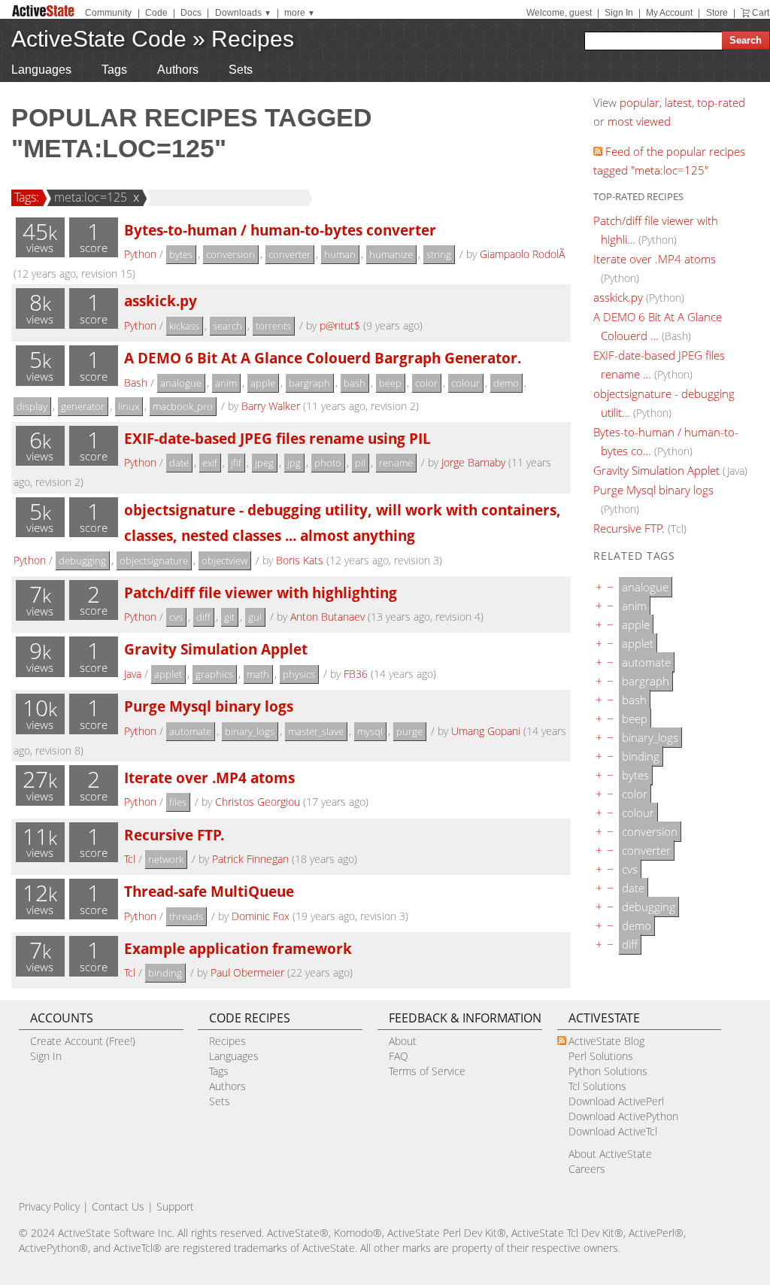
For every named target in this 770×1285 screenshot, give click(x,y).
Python (140, 254)
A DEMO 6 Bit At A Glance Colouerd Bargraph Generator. (322, 358)
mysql (370, 731)
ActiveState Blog (606, 1041)
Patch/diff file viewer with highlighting (260, 592)
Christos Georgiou (257, 801)
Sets (241, 69)
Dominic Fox (261, 916)
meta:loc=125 (90, 197)
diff (203, 617)
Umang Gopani (485, 731)
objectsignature (154, 560)
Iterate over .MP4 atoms (209, 777)
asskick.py (160, 300)
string (438, 254)
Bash (135, 382)
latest (678, 102)
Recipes (252, 38)
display (32, 406)
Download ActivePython (623, 1116)
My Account (669, 13)
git (229, 617)
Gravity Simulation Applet (216, 649)
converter (289, 254)
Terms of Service (427, 1071)
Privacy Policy (49, 1206)
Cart (760, 13)
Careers (586, 1169)
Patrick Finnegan (250, 859)
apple (262, 383)
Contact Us (118, 1206)
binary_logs (249, 731)
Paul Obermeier (247, 972)
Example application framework (238, 948)
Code (156, 13)
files (177, 802)
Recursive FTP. (174, 835)
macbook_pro (183, 406)
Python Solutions (607, 1071)
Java (132, 674)
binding (165, 973)
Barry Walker (270, 406)
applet (168, 674)
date (179, 462)
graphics (214, 674)
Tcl (129, 859)
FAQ (398, 1056)
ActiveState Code (98, 38)
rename (396, 462)
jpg (294, 462)
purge (409, 731)
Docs (191, 13)
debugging (82, 560)
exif (209, 462)
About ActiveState (610, 1154)
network (165, 859)
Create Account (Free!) (82, 1041)
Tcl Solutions (597, 1086)
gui (255, 617)
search (227, 326)
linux (128, 406)
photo (327, 462)
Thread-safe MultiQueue (209, 891)
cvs (176, 617)
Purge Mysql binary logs (208, 706)
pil (360, 462)
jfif (236, 462)
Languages (41, 69)
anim (226, 383)
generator (83, 406)
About (403, 1041)
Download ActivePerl (616, 1101)
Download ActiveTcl (612, 1131)
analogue (181, 383)
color (426, 383)
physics (299, 674)
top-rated (721, 102)
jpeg (264, 462)
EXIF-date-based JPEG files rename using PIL (277, 438)
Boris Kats (299, 560)
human (340, 254)
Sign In (619, 13)
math (258, 674)
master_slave (316, 731)
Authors (178, 69)
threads (186, 916)
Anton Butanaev (327, 616)
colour (465, 383)
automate (190, 731)
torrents (273, 326)
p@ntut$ (340, 325)
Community (108, 13)
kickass (184, 326)
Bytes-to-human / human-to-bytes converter (280, 230)
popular (639, 102)
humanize (391, 254)
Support (175, 1206)
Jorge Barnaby (473, 462)
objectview (224, 560)
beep (390, 383)
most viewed (639, 121)
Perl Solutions (600, 1056)
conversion (230, 254)
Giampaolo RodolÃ (524, 254)
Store (717, 13)
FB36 (356, 674)
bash (354, 383)
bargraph (309, 383)
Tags (114, 69)
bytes (180, 254)
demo (506, 383)
